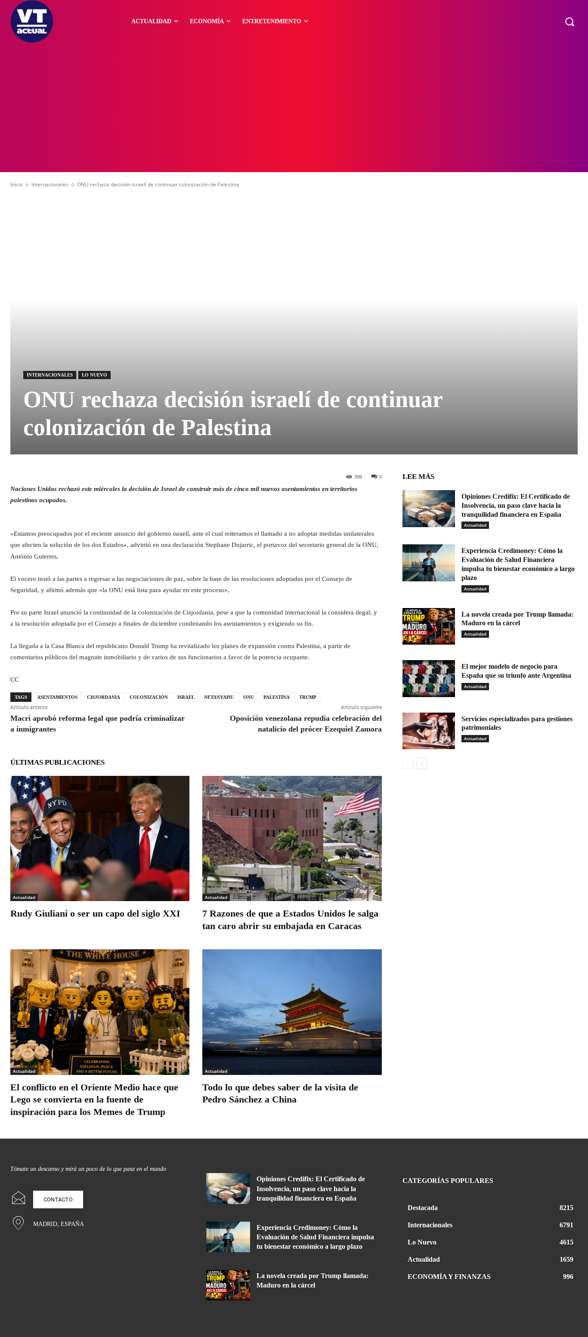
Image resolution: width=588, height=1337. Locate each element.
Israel (186, 697)
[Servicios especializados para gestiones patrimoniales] (428, 731)
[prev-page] (407, 763)
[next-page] (421, 763)
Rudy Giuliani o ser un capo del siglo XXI (95, 913)
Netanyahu (219, 697)
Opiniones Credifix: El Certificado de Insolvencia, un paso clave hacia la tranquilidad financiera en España (515, 505)
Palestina (276, 697)
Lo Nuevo (94, 374)
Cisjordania (103, 697)
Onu (248, 697)
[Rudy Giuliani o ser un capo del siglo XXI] (99, 838)
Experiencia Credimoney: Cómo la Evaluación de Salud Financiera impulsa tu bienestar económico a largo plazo (315, 1237)
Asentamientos (57, 697)
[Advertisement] (294, 107)
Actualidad (24, 897)
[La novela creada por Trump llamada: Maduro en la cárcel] (428, 626)
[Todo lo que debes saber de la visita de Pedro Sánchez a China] (291, 1012)
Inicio (16, 184)
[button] (569, 21)
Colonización (149, 697)
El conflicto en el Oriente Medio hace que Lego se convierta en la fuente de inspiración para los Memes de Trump (94, 1099)
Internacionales (49, 184)
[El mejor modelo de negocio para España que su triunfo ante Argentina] (428, 678)
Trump (307, 697)
